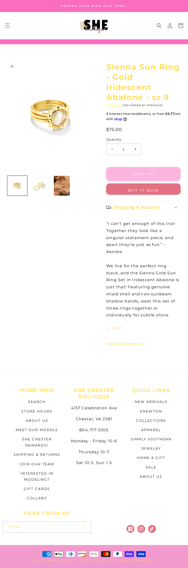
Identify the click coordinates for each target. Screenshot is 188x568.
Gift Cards (37, 489)
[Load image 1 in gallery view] (17, 186)
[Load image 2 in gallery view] (39, 186)
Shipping (114, 105)
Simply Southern (151, 439)
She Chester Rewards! (37, 442)
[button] (7, 25)
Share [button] (117, 328)
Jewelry (151, 448)
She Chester (62, 560)
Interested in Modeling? (37, 476)
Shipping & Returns (36, 454)
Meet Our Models (37, 430)
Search (37, 402)
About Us (37, 420)
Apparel (151, 430)
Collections (151, 420)
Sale (151, 467)
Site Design (93, 560)
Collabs (37, 498)
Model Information (124, 344)
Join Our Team (37, 464)
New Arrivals (151, 402)
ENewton (151, 411)
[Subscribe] (82, 527)
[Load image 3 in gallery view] (62, 186)
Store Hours (36, 411)
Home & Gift (151, 458)
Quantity (113, 139)
